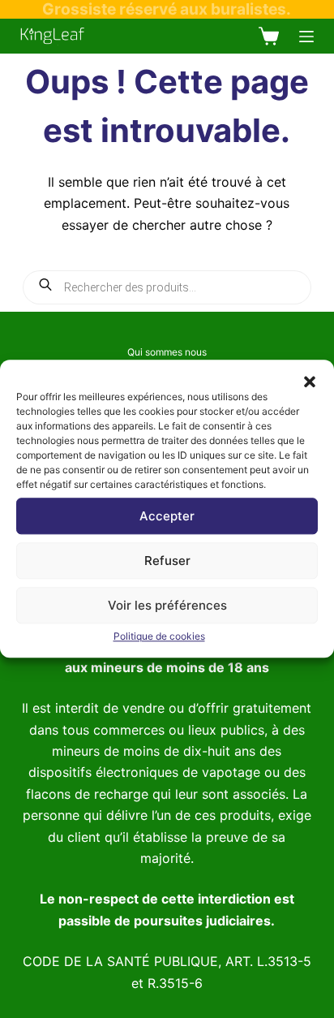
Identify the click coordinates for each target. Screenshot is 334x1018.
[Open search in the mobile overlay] (167, 287)
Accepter (167, 516)
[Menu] (306, 36)
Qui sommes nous (167, 352)
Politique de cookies (159, 636)
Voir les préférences (167, 605)
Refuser (167, 560)
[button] (310, 380)
